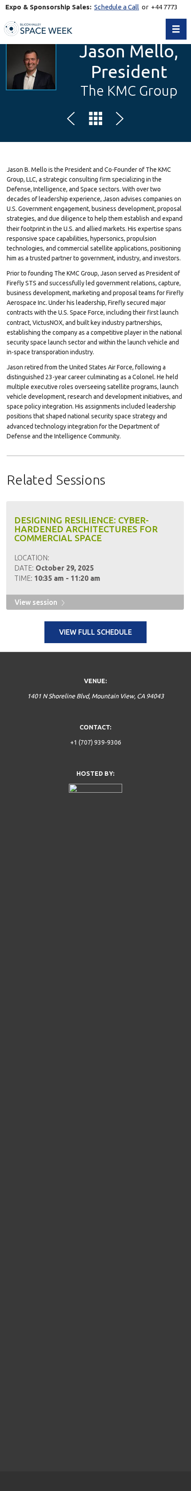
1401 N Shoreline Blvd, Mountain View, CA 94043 (95, 696)
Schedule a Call (116, 7)
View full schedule (95, 632)
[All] (95, 120)
